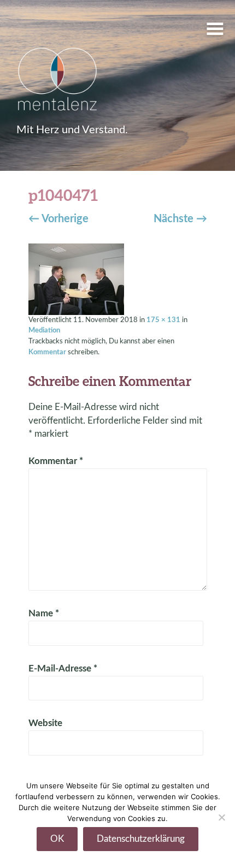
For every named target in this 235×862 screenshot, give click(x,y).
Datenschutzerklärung (141, 838)
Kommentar (47, 352)
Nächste (180, 218)
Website (45, 723)
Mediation (44, 330)
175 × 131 (163, 320)
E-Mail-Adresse (62, 668)
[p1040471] (76, 278)
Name (43, 613)
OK (57, 838)
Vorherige (58, 218)
